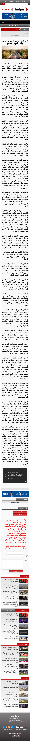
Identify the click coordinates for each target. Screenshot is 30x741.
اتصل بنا (18, 1)
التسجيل (20, 512)
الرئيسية (25, 29)
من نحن (23, 1)
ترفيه (6, 1)
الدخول (20, 514)
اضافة (15, 571)
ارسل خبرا (11, 1)
